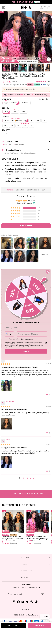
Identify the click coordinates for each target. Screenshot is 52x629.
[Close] (48, 272)
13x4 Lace (25, 103)
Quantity (6, 130)
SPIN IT (26, 351)
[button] (41, 82)
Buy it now (40, 625)
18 (38, 121)
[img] (5, 364)
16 (31, 121)
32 (31, 126)
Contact (25, 578)
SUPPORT (25, 557)
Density (5, 108)
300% (23, 112)
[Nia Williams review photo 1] (6, 424)
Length (5, 117)
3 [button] (27, 478)
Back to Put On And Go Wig (28, 494)
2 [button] (23, 478)
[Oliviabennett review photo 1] (6, 386)
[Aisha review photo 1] (6, 462)
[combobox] (9, 334)
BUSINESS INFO (25, 571)
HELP (25, 564)
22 (5, 126)
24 (12, 126)
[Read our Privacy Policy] (46, 342)
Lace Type (23, 99)
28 (18, 126)
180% (6, 112)
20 (44, 121)
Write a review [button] (26, 226)
